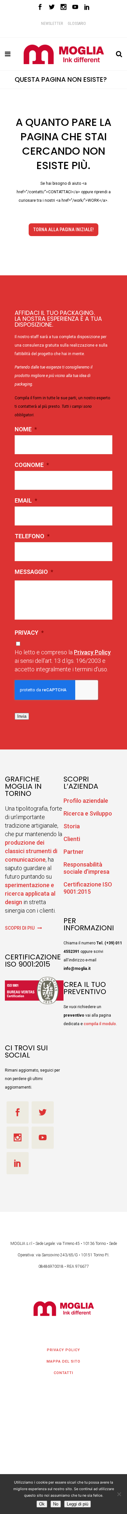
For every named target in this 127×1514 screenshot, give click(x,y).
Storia (72, 826)
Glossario (77, 23)
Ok (42, 1504)
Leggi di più (77, 1504)
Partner (74, 851)
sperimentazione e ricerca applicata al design (30, 893)
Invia (21, 716)
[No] (119, 1494)
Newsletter (52, 23)
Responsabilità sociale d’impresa (86, 868)
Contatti (63, 1373)
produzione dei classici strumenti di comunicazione (31, 851)
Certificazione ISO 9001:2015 (88, 888)
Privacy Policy (92, 652)
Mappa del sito (63, 1361)
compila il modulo (100, 1024)
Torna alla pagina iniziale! (63, 229)
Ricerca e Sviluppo (88, 813)
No (55, 1504)
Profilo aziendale (86, 800)
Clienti (72, 838)
